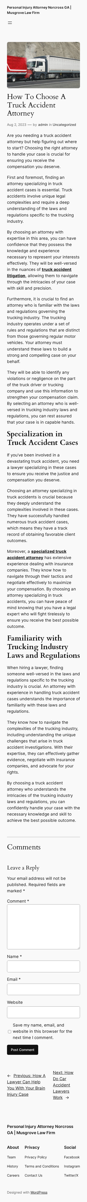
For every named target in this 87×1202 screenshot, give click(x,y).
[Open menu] (10, 23)
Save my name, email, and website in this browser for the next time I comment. (42, 1031)
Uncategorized (64, 125)
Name (14, 956)
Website (15, 1002)
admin (43, 125)
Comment (18, 901)
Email (14, 979)
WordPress (38, 1192)
